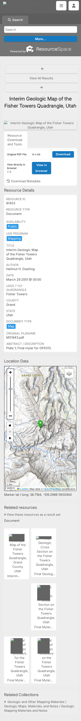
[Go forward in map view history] (10, 432)
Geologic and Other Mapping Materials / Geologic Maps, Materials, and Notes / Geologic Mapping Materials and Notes (39, 706)
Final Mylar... (44, 627)
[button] (40, 424)
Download (63, 154)
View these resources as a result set (33, 515)
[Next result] (41, 87)
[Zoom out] (10, 416)
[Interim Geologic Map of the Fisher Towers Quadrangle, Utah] (40, 125)
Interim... (14, 576)
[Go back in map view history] (10, 438)
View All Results (41, 78)
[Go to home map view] (10, 425)
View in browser (42, 168)
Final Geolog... (45, 574)
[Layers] (69, 373)
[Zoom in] (10, 372)
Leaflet (24, 489)
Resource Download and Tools (14, 139)
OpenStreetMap (52, 489)
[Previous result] (42, 69)
